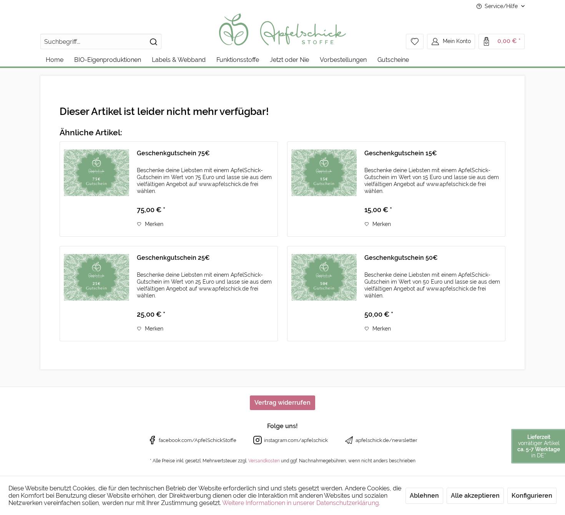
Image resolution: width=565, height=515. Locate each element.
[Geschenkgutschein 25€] (96, 293)
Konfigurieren (532, 495)
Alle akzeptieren (475, 495)
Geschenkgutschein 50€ (401, 257)
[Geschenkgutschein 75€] (96, 189)
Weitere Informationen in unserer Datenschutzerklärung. (301, 503)
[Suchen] (153, 41)
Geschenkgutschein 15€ (400, 153)
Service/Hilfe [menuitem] (501, 6)
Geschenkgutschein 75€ (173, 153)
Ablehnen (424, 495)
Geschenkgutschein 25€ (173, 257)
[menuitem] (100, 41)
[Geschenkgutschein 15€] (324, 189)
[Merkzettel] (415, 41)
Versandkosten (264, 461)
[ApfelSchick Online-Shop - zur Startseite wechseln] (282, 34)
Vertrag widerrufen (282, 402)
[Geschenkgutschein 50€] (324, 293)
